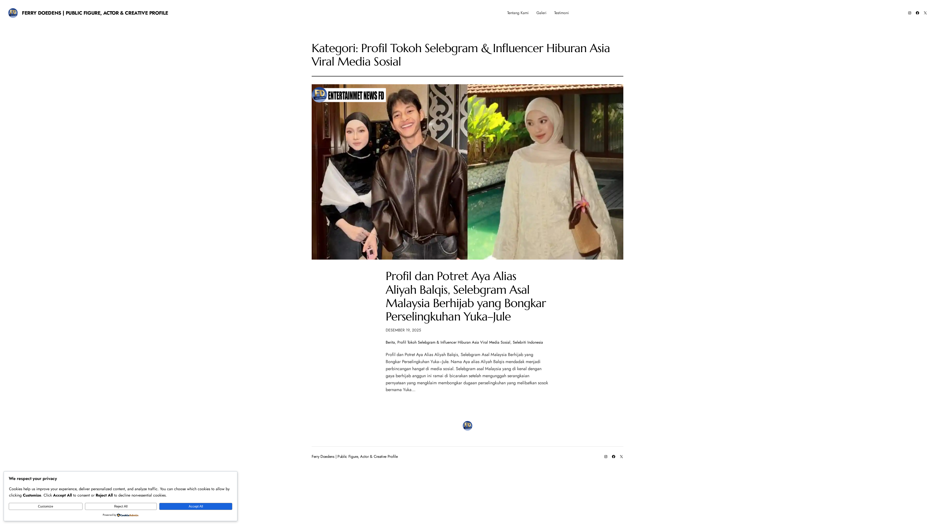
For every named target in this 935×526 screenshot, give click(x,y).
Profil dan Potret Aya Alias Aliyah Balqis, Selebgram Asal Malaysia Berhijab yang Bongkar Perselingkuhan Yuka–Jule (466, 296)
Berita (390, 342)
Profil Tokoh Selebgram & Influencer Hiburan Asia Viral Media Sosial (453, 342)
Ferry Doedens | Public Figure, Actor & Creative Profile (95, 13)
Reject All (121, 506)
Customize (45, 506)
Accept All (196, 506)
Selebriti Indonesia (528, 342)
